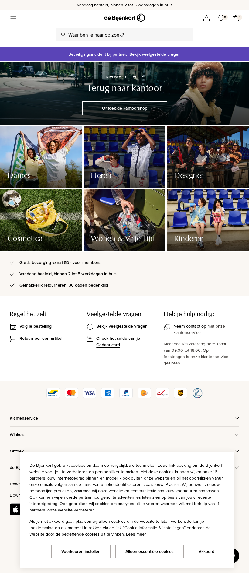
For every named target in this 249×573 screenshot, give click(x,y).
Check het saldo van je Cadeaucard (118, 341)
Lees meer (136, 534)
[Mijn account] (206, 18)
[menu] (13, 18)
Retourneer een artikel (40, 338)
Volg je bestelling (35, 326)
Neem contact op (189, 326)
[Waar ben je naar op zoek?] (63, 35)
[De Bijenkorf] (124, 17)
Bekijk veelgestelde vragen (155, 54)
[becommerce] (197, 396)
